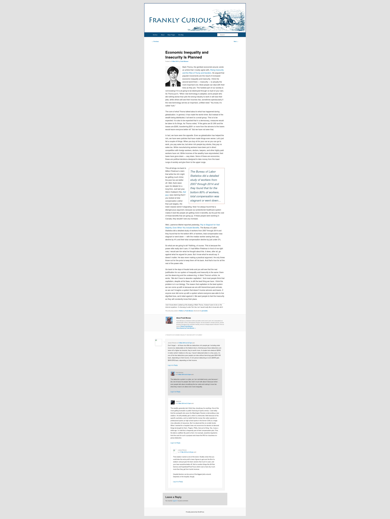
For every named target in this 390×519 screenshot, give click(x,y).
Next (236, 41)
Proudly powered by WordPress (195, 512)
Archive (155, 35)
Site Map (181, 35)
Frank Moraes (184, 61)
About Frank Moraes (187, 326)
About (162, 35)
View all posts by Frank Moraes (186, 328)
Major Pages (171, 35)
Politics (181, 311)
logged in (175, 500)
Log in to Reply (173, 365)
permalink (204, 311)
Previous (155, 41)
